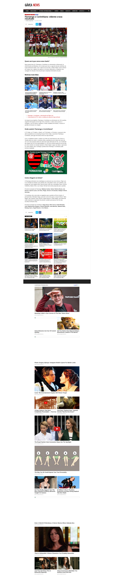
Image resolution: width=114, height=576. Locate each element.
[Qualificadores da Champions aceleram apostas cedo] (45, 223)
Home (27, 10)
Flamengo (32, 14)
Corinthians (27, 14)
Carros (56, 10)
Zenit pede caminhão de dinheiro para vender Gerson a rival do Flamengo (31, 111)
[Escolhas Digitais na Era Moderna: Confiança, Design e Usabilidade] (45, 238)
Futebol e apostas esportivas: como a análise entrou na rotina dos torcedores (60, 230)
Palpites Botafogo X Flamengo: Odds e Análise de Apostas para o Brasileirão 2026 (60, 276)
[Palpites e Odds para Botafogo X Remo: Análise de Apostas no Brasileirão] (31, 254)
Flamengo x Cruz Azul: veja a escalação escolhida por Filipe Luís (59, 93)
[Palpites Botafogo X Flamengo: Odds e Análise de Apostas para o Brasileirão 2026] (60, 270)
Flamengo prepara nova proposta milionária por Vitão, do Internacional (45, 93)
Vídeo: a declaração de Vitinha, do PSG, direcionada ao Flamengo (45, 111)
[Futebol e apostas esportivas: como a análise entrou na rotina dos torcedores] (60, 223)
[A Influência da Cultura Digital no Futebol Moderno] (60, 238)
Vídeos (62, 10)
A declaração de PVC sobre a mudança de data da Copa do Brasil (44, 117)
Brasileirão (33, 10)
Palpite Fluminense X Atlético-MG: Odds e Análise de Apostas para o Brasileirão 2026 (31, 276)
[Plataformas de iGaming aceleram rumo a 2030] (31, 223)
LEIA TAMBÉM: (28, 216)
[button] (88, 10)
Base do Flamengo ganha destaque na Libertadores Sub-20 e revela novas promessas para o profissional (60, 261)
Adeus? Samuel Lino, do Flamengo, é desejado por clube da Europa (59, 111)
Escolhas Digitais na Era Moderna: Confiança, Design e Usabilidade (45, 245)
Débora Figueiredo (29, 20)
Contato (68, 10)
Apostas (81, 10)
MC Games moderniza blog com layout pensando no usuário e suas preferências (45, 260)
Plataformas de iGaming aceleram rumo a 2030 (30, 230)
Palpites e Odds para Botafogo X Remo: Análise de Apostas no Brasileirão (31, 260)
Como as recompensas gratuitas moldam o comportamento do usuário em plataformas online (31, 245)
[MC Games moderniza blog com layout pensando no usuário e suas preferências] (45, 254)
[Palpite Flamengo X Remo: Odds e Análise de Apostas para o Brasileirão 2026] (45, 270)
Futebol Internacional (45, 10)
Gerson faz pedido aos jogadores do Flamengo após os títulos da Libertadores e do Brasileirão (31, 93)
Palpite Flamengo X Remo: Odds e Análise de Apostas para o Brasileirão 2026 (44, 276)
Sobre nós (74, 10)
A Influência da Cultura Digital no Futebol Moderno (60, 244)
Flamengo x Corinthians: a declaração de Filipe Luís (40, 115)
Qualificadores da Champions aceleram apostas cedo (45, 230)
